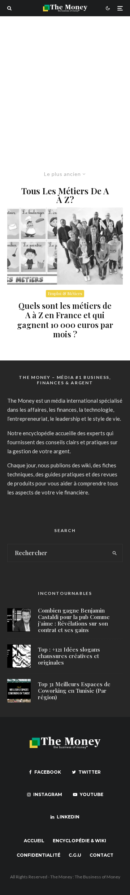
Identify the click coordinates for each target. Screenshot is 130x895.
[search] (115, 553)
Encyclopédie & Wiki (79, 840)
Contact (101, 855)
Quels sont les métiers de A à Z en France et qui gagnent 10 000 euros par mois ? (65, 320)
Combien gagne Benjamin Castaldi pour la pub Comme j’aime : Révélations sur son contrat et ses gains (74, 620)
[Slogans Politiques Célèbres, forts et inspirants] (19, 656)
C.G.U (75, 855)
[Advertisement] (65, 85)
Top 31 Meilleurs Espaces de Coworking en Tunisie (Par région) (74, 690)
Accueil (34, 840)
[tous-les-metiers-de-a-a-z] (65, 246)
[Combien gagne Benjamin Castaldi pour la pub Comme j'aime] (19, 620)
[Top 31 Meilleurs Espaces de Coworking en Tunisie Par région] (19, 690)
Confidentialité (38, 855)
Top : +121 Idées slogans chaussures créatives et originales (69, 656)
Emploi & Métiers (65, 293)
